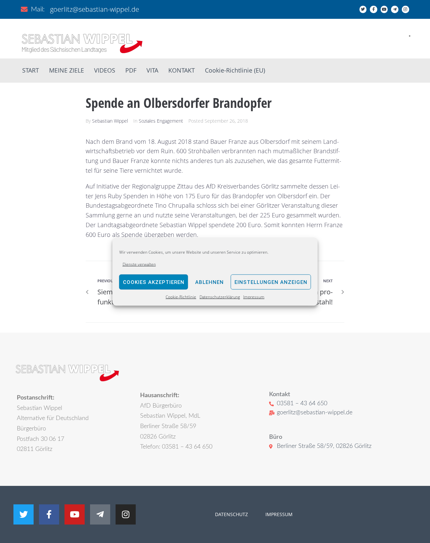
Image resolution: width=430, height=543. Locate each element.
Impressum (253, 297)
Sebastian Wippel (110, 121)
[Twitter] (363, 9)
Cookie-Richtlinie (181, 297)
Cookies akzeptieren (153, 282)
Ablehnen (209, 282)
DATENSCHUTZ (231, 514)
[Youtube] (384, 9)
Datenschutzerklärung (220, 297)
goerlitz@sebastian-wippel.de (94, 9)
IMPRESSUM (278, 514)
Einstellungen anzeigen (270, 282)
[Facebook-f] (373, 9)
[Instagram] (405, 9)
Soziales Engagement (161, 121)
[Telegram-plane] (394, 9)
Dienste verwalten (139, 264)
